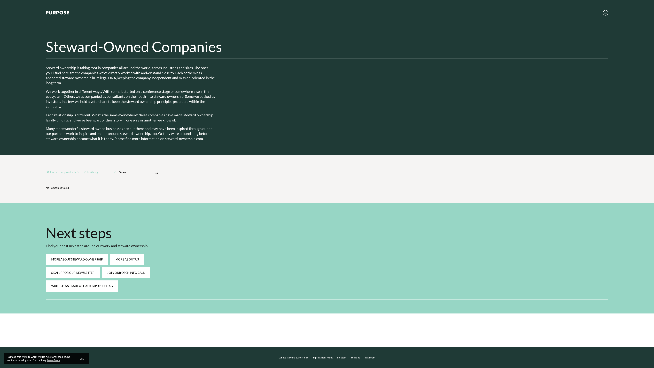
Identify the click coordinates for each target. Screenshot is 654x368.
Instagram (370, 357)
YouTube (355, 357)
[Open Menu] (605, 13)
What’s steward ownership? (293, 357)
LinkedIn (341, 357)
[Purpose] (57, 13)
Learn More (53, 360)
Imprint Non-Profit (323, 357)
